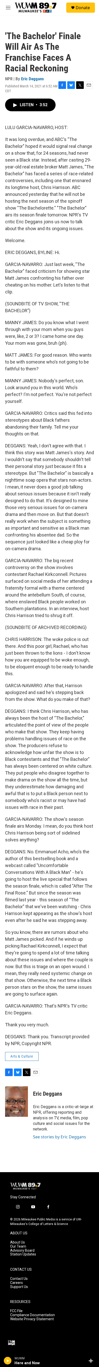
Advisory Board (22, 1250)
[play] (8, 1360)
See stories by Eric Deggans (59, 1137)
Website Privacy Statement (32, 1319)
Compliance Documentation (32, 1315)
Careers (16, 1283)
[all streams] (92, 1360)
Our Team (18, 1246)
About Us (17, 1242)
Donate (83, 7)
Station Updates (23, 1254)
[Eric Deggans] (16, 1101)
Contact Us (19, 1279)
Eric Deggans (32, 78)
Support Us (19, 1287)
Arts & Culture (21, 1056)
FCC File (16, 1311)
